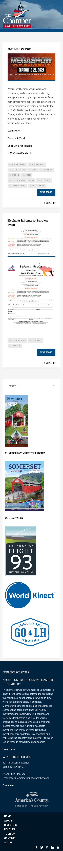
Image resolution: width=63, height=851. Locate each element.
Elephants (36, 340)
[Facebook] (36, 847)
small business (18, 186)
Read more (46, 192)
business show (18, 170)
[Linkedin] (52, 847)
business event (18, 165)
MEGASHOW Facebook (20, 153)
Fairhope (16, 346)
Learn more (9, 749)
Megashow (45, 180)
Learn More (14, 130)
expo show (47, 170)
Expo (34, 170)
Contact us (8, 785)
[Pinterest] (47, 847)
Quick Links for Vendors (20, 145)
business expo (38, 165)
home (28, 175)
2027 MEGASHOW (19, 49)
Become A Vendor (17, 138)
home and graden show (23, 180)
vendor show (38, 186)
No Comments (49, 203)
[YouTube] (57, 847)
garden (15, 175)
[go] (53, 386)
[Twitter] (41, 847)
